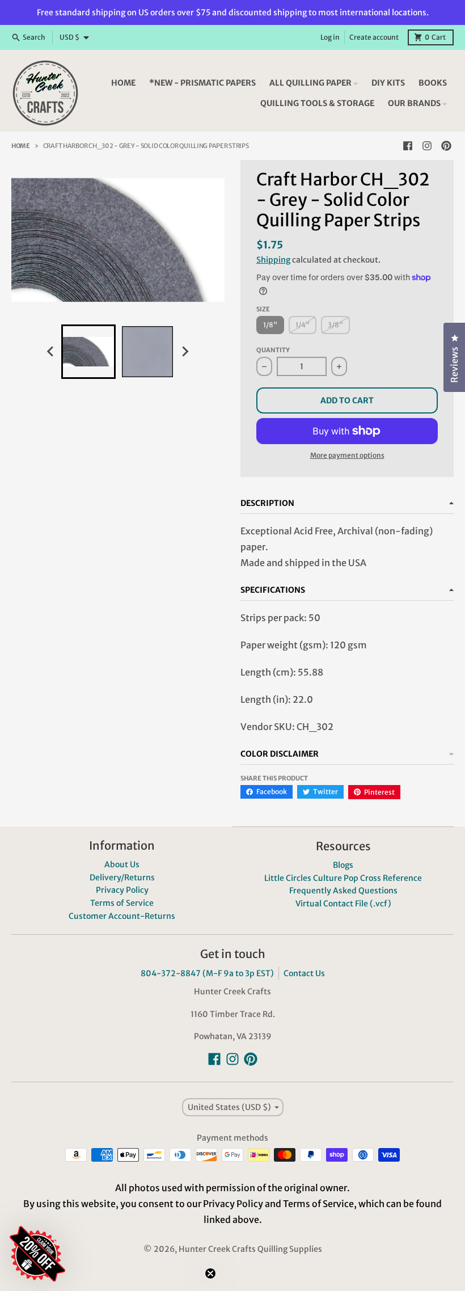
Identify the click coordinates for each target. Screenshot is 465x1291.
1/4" (302, 324)
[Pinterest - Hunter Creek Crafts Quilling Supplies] (446, 145)
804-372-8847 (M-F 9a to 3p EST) (207, 973)
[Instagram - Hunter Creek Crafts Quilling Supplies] (427, 145)
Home (20, 146)
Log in (330, 37)
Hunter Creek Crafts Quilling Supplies (250, 1249)
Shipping (273, 260)
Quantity (273, 350)
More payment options (347, 455)
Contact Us (304, 973)
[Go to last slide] (51, 351)
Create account (374, 37)
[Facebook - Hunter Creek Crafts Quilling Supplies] (407, 145)
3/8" (335, 324)
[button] (105, 1186)
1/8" (270, 324)
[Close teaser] (210, 1273)
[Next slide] (185, 351)
